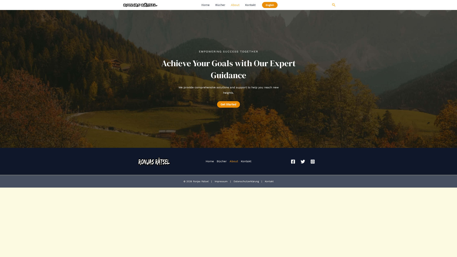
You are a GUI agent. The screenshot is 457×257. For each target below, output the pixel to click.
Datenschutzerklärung (246, 181)
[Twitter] (303, 161)
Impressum (221, 181)
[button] (228, 104)
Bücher (220, 5)
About (235, 5)
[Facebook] (293, 161)
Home (205, 5)
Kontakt (250, 5)
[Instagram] (312, 161)
